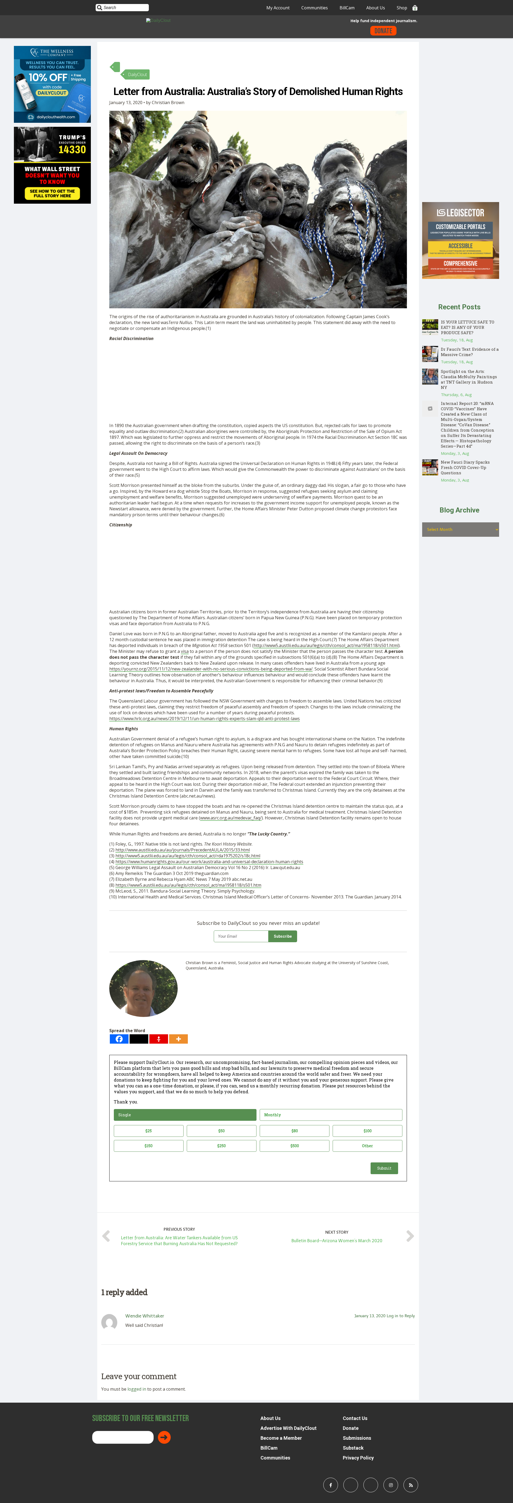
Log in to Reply (401, 1315)
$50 (221, 1130)
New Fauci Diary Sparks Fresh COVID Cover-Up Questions (465, 467)
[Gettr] (158, 1039)
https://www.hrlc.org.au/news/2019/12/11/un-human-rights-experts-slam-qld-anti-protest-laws (204, 718)
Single (124, 1114)
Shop (402, 8)
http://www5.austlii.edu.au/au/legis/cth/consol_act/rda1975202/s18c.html (187, 856)
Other (367, 1145)
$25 (148, 1130)
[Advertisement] (258, 383)
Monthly (272, 1114)
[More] (178, 1039)
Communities (314, 8)
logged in (136, 1389)
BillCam (347, 8)
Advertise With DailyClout (289, 1428)
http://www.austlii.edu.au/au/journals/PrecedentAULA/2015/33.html (182, 850)
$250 (221, 1145)
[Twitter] (139, 1039)
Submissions (357, 1438)
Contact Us (355, 1418)
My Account (278, 8)
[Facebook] (119, 1039)
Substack (353, 1448)
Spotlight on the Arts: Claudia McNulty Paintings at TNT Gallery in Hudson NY (469, 379)
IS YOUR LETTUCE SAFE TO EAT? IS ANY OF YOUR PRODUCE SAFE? (467, 327)
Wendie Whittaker (144, 1316)
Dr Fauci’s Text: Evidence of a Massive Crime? (470, 351)
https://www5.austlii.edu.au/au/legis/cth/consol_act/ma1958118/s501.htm (188, 885)
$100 (368, 1130)
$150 (149, 1145)
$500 (294, 1145)
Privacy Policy (358, 1458)
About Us (375, 8)
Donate (383, 31)
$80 (295, 1130)
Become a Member (281, 1438)
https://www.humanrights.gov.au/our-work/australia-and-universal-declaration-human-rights (209, 862)
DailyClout (137, 74)
